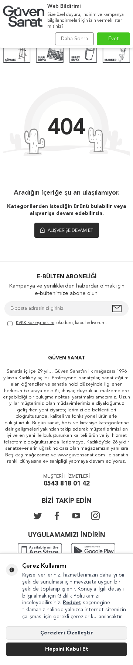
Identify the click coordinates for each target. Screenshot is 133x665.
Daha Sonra (74, 38)
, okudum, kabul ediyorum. (61, 323)
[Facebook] (57, 515)
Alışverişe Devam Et (70, 231)
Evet (113, 38)
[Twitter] (37, 515)
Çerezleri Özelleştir (66, 633)
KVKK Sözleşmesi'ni (35, 323)
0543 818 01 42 (67, 484)
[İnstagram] (95, 515)
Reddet (72, 602)
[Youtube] (76, 515)
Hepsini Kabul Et (66, 649)
